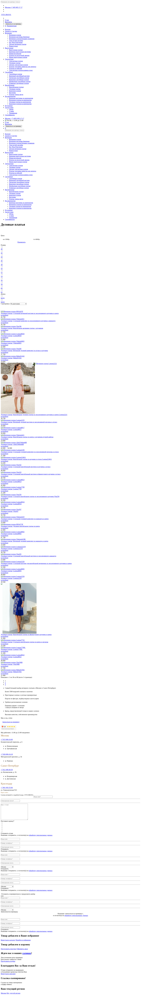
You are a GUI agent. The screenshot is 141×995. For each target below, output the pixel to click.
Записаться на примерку (13, 24)
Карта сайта (4, 792)
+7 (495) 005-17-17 (17, 118)
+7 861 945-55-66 (7, 787)
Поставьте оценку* (7, 821)
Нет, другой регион (13, 993)
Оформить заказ (22, 949)
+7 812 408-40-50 (7, 770)
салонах (26, 953)
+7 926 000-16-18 (7, 754)
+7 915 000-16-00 (7, 739)
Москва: (8, 118)
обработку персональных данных (40, 835)
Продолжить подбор (8, 961)
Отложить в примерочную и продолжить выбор (18, 894)
